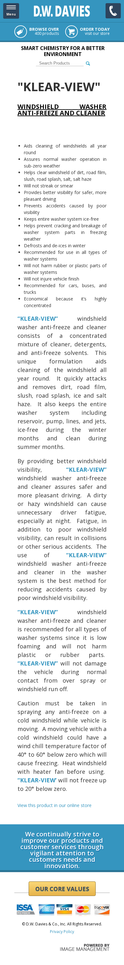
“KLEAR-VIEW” (86, 555)
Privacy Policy (62, 931)
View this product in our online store (54, 805)
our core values (62, 888)
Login (19, 822)
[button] (11, 11)
